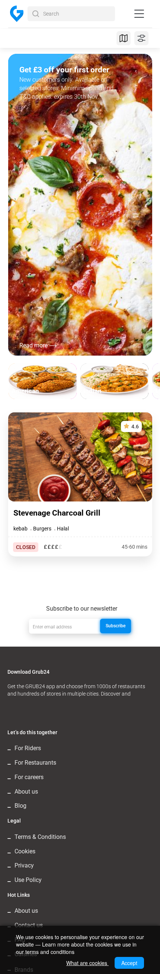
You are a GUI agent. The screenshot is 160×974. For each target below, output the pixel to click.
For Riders (28, 748)
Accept (129, 963)
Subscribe (115, 625)
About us (26, 791)
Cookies (25, 851)
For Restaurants (35, 762)
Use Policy (28, 879)
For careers (29, 777)
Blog (20, 805)
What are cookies (87, 963)
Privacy (24, 865)
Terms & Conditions (40, 836)
